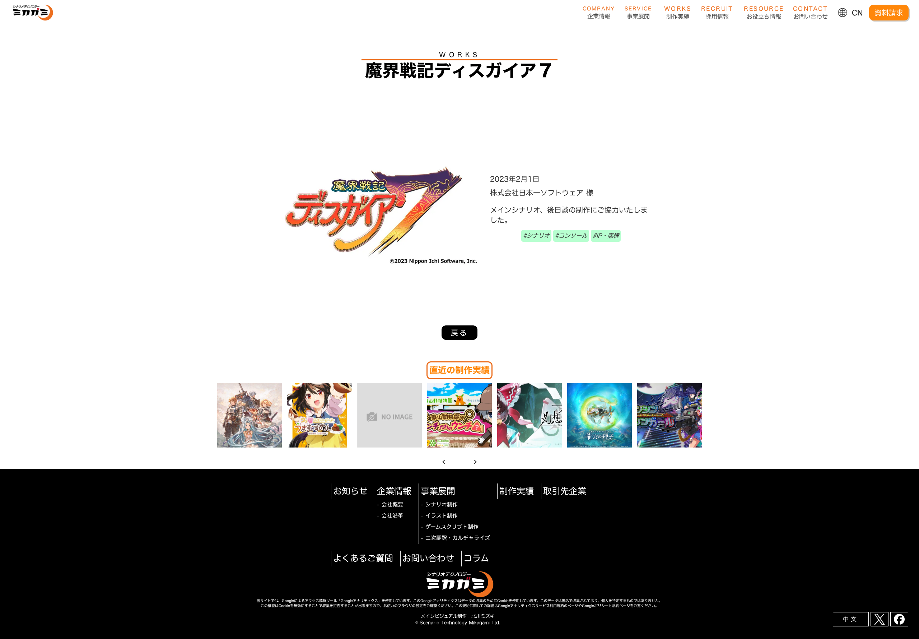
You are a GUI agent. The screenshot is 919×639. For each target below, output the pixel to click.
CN (857, 13)
